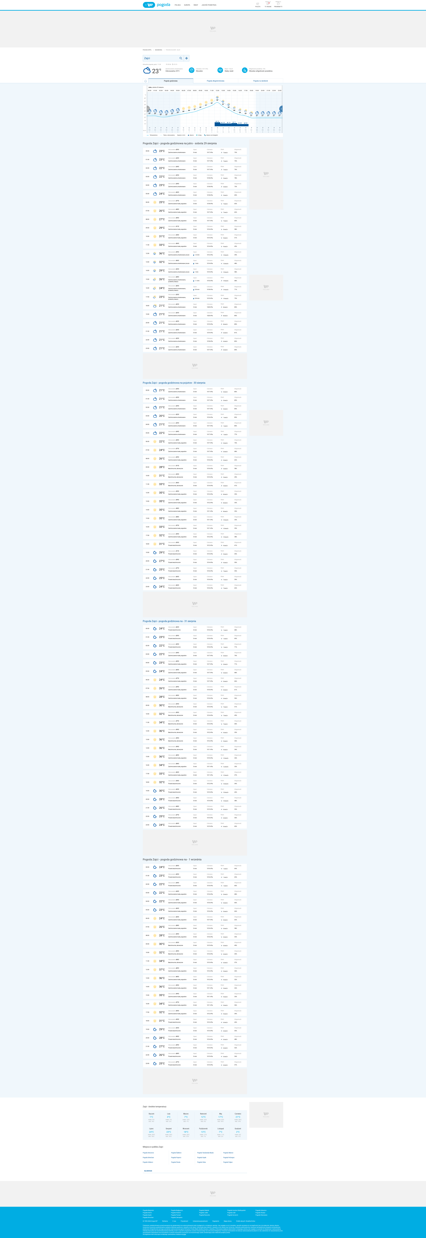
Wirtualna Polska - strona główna (149, 5)
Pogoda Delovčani (148, 1158)
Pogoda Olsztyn (260, 1212)
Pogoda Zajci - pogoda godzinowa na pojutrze (167, 382)
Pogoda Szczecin (232, 1215)
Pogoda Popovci (176, 1158)
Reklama (165, 1221)
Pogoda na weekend (260, 81)
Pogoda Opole (147, 1215)
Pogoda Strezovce (148, 1153)
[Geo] (186, 58)
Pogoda (163, 5)
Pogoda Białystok (148, 1210)
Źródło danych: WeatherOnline (245, 1221)
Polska (178, 5)
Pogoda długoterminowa (215, 81)
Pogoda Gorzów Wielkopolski (236, 1210)
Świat (196, 5)
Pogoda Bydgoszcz (177, 1210)
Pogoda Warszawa (261, 1215)
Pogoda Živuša (175, 1162)
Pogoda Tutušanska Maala (205, 1153)
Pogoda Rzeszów (204, 1215)
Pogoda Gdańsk (204, 1210)
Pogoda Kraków (176, 1212)
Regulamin (215, 1221)
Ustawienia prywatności (200, 1221)
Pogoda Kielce (147, 1212)
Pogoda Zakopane (176, 1217)
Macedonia (158, 50)
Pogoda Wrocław (148, 1217)
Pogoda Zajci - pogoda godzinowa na (163, 621)
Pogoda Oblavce (228, 1153)
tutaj (184, 1234)
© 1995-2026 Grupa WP (150, 1221)
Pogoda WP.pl (147, 50)
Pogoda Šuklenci (176, 1153)
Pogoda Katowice (260, 1210)
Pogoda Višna (201, 1162)
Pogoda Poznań (176, 1215)
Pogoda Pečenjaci (228, 1158)
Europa (187, 5)
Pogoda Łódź (231, 1212)
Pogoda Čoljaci (228, 1162)
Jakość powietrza (209, 5)
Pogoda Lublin (203, 1212)
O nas (174, 1221)
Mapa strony (228, 1221)
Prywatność (184, 1221)
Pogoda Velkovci (148, 1162)
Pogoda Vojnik (201, 1158)
